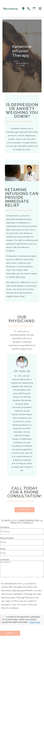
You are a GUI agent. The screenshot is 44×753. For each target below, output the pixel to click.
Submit (10, 633)
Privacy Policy (26, 605)
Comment (4, 560)
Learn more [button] (34, 622)
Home (16, 61)
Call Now (25, 510)
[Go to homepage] (9, 8)
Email (2, 549)
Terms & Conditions (10, 608)
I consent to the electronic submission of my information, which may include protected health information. (21, 619)
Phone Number (7, 538)
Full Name (4, 527)
